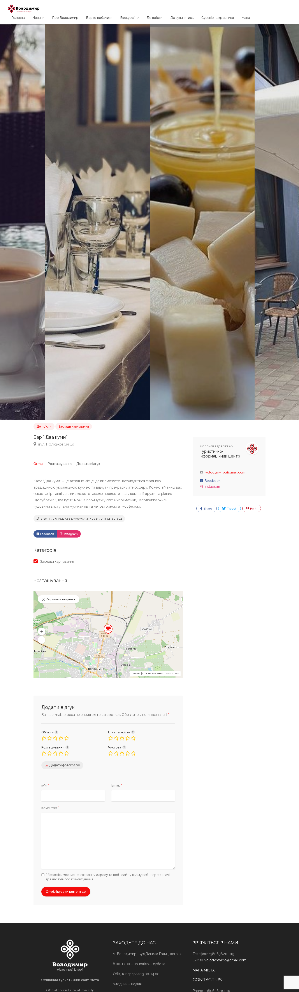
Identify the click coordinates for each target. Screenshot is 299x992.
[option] (202, 222)
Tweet (231, 508)
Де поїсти (154, 18)
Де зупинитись (181, 18)
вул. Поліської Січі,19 (55, 444)
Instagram (70, 534)
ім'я (45, 785)
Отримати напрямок (61, 599)
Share (207, 508)
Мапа (246, 18)
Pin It (253, 508)
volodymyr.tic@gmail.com (225, 472)
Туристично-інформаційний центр (220, 453)
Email (116, 785)
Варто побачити (99, 18)
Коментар (50, 808)
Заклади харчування (73, 426)
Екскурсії (127, 18)
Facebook (47, 534)
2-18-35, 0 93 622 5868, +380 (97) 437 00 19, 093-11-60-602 (81, 518)
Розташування (59, 464)
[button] (41, 631)
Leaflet (136, 673)
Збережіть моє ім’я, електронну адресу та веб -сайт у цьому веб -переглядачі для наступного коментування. (108, 877)
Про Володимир (65, 18)
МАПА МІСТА (204, 970)
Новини (38, 18)
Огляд (38, 464)
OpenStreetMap (154, 673)
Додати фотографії (64, 765)
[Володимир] (23, 8)
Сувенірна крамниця (217, 18)
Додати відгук (88, 464)
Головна (18, 18)
